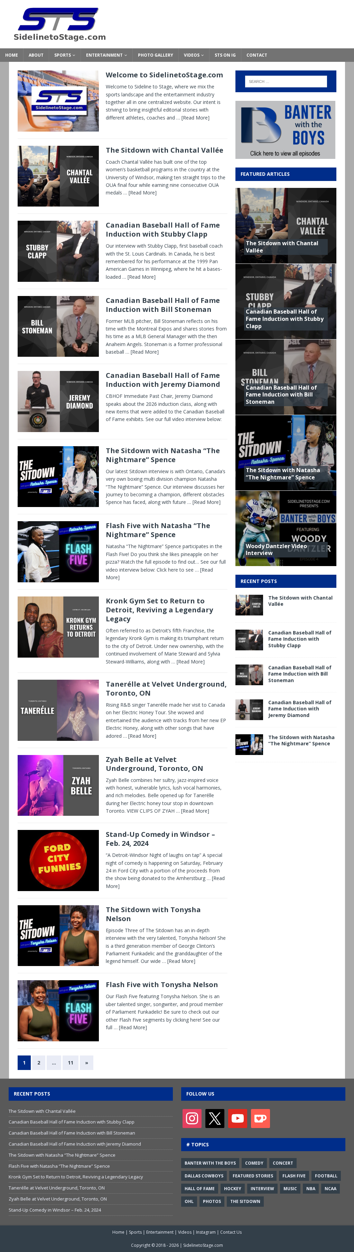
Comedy (254, 1163)
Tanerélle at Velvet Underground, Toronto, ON (166, 688)
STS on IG (225, 55)
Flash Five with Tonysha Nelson (162, 984)
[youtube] (237, 1118)
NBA (310, 1189)
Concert (283, 1163)
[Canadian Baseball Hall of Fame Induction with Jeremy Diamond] (249, 716)
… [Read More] (192, 117)
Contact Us (231, 1232)
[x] (214, 1118)
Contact (256, 55)
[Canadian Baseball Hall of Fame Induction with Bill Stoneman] (249, 681)
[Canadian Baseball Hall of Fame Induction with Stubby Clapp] (249, 646)
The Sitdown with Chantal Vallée (164, 150)
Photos (212, 1201)
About (36, 55)
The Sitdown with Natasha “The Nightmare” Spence (163, 455)
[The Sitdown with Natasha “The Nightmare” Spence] (249, 751)
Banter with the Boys (210, 1163)
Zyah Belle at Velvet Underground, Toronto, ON (154, 764)
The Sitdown (245, 1201)
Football (326, 1176)
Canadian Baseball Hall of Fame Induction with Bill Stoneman (163, 305)
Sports (62, 55)
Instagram (206, 1232)
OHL (189, 1201)
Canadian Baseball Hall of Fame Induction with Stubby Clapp (163, 229)
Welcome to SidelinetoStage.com (164, 74)
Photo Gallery (155, 55)
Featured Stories (253, 1176)
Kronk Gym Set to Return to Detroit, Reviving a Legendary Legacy (159, 609)
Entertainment (104, 55)
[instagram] (192, 1118)
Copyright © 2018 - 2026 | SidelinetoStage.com (177, 1245)
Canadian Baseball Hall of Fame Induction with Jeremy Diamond (163, 380)
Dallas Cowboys (204, 1176)
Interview (262, 1189)
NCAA (330, 1189)
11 (70, 1062)
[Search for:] (286, 81)
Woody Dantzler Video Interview (276, 549)
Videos (191, 55)
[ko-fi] (260, 1118)
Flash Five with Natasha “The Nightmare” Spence (158, 530)
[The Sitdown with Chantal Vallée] (249, 611)
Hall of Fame (200, 1189)
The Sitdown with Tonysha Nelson (153, 914)
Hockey (232, 1189)
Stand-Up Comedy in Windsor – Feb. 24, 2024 (160, 839)
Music (290, 1189)
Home (11, 55)
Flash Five (294, 1176)
